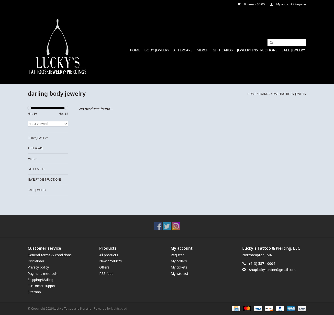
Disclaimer (36, 261)
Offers (104, 267)
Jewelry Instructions (257, 50)
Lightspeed (119, 308)
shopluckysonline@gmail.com (272, 269)
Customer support (42, 285)
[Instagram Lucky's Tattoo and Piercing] (176, 226)
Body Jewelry (156, 50)
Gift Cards (223, 50)
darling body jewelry (289, 94)
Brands (264, 94)
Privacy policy (38, 267)
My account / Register (291, 4)
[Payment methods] (235, 308)
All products (108, 255)
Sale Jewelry (293, 50)
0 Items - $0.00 (254, 4)
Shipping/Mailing (40, 279)
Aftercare (182, 50)
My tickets (179, 267)
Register (177, 255)
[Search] (269, 43)
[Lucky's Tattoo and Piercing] (58, 46)
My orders (179, 261)
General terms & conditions (50, 255)
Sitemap (34, 292)
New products (110, 261)
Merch (203, 50)
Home (135, 50)
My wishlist (179, 273)
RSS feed (106, 273)
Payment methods (42, 273)
